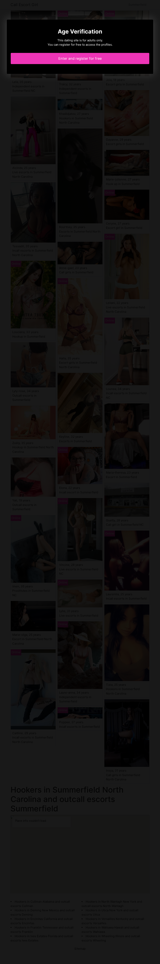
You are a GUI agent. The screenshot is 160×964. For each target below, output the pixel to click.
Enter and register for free (80, 58)
